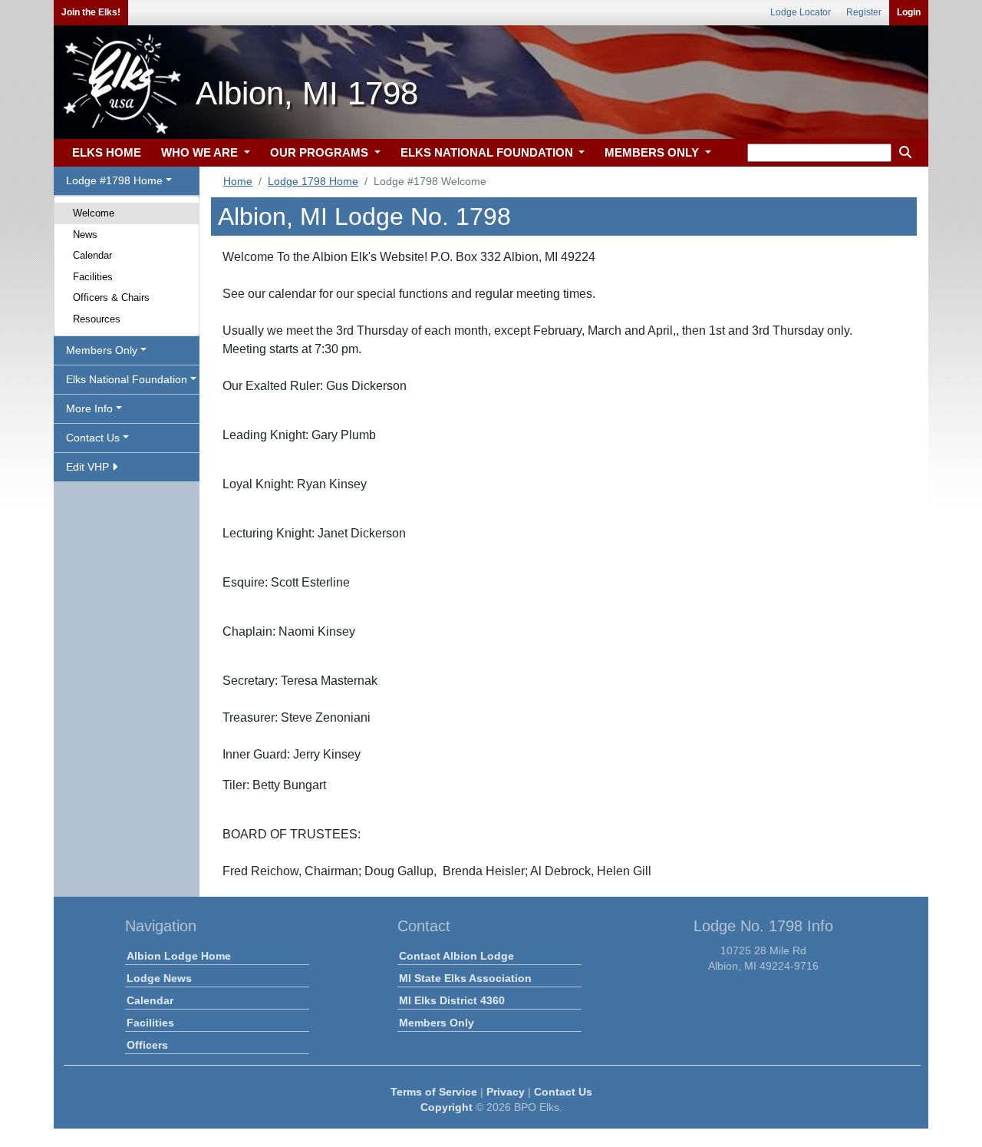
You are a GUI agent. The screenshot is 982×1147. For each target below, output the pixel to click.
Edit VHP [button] (89, 467)
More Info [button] (89, 408)
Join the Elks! (90, 12)
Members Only (436, 1022)
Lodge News (159, 978)
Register (863, 12)
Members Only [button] (101, 350)
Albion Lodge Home (179, 956)
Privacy (505, 1092)
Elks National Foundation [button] (126, 379)
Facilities (93, 277)
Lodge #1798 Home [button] (114, 180)
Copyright (446, 1107)
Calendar (92, 255)
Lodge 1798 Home (313, 181)
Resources (96, 319)
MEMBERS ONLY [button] (653, 152)
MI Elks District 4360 (452, 1000)
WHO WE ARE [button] (201, 152)
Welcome (93, 213)
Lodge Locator (800, 12)
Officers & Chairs (111, 297)
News (85, 234)
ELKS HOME (106, 152)
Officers (147, 1045)
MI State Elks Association (465, 978)
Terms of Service (433, 1092)
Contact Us (563, 1092)
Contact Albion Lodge (456, 956)
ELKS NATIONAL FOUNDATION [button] (488, 152)
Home (237, 181)
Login (909, 12)
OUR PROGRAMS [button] (320, 152)
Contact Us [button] (93, 437)
